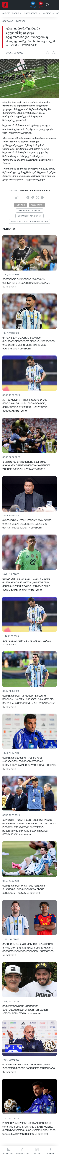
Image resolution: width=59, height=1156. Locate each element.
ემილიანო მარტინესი (29, 216)
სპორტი (21, 21)
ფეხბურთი (36, 205)
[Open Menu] (54, 4)
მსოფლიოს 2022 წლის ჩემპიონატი (29, 221)
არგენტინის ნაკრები (29, 211)
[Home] (5, 5)
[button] (12, 13)
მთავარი (7, 21)
